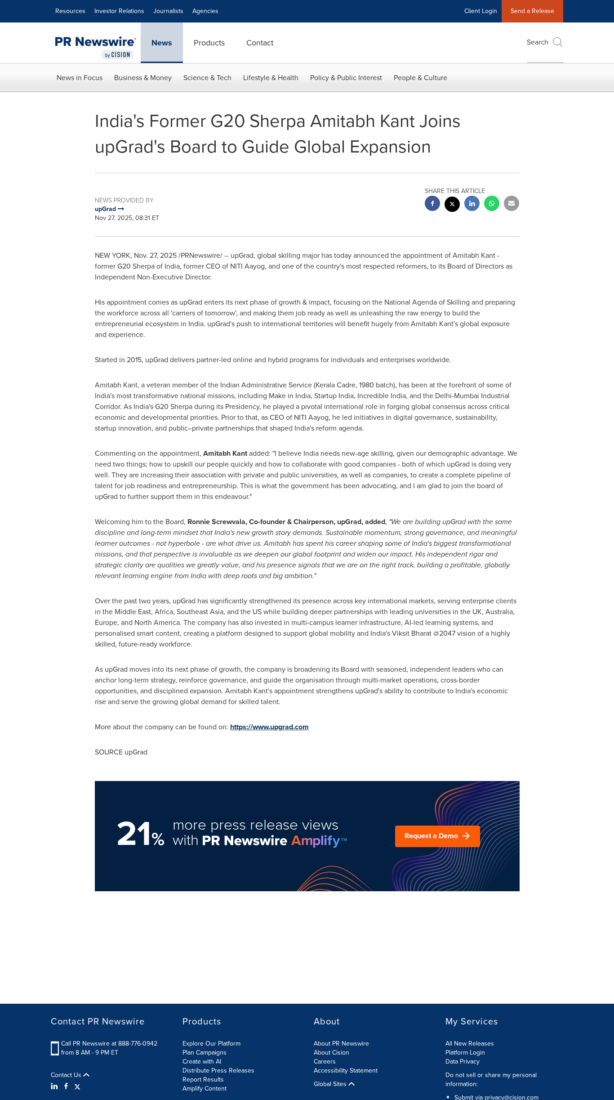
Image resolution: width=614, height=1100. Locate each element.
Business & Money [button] (143, 77)
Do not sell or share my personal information (491, 1079)
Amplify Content (204, 1088)
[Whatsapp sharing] (491, 204)
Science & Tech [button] (207, 77)
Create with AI (201, 1061)
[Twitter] (77, 1086)
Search (537, 42)
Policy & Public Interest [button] (346, 77)
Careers (325, 1061)
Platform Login (465, 1052)
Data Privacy (462, 1061)
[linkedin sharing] (472, 204)
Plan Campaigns (204, 1052)
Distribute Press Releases (218, 1070)
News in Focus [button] (79, 77)
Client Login (480, 11)
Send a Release (532, 11)
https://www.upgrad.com (269, 727)
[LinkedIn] (55, 1086)
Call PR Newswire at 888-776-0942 (109, 1043)
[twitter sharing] (452, 205)
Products (209, 43)
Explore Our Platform (211, 1043)
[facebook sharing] (432, 204)
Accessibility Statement (346, 1070)
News (161, 43)
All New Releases (469, 1043)
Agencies (205, 11)
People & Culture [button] (420, 77)
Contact (259, 43)
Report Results (203, 1079)
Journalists (168, 11)
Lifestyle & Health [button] (270, 77)
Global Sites (331, 1084)
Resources (70, 11)
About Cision (331, 1052)
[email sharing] (511, 204)
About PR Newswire (341, 1043)
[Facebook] (66, 1086)
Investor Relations (119, 11)
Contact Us (67, 1075)
